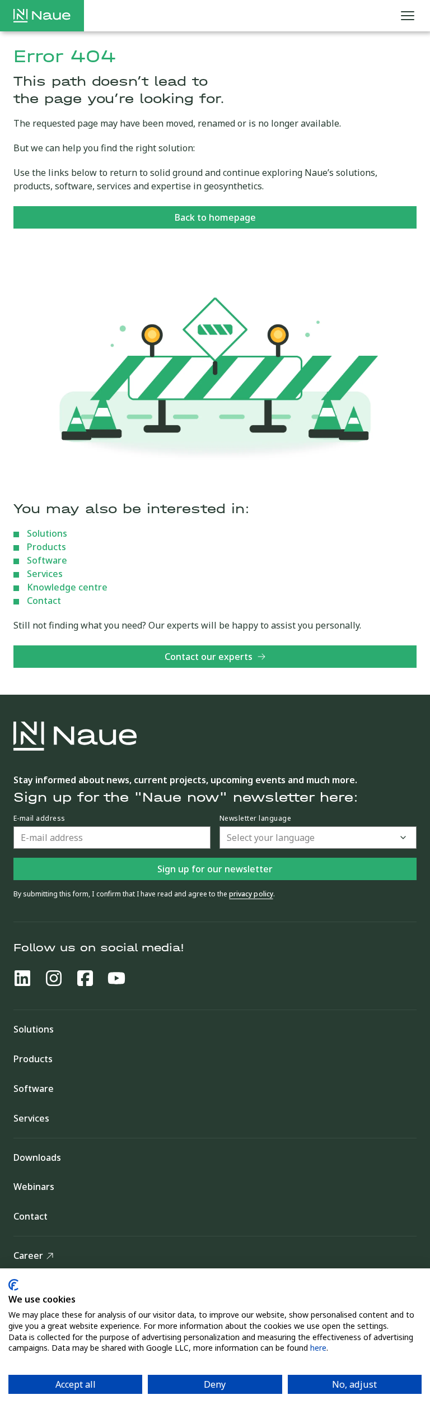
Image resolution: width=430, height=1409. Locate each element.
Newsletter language (255, 818)
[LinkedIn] (22, 978)
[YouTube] (116, 978)
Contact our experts (209, 656)
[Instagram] (54, 978)
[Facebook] (85, 978)
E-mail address (39, 818)
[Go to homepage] (42, 15)
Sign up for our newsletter (215, 869)
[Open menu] (408, 16)
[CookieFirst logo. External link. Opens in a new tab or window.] (13, 1285)
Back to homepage (215, 217)
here (318, 1347)
